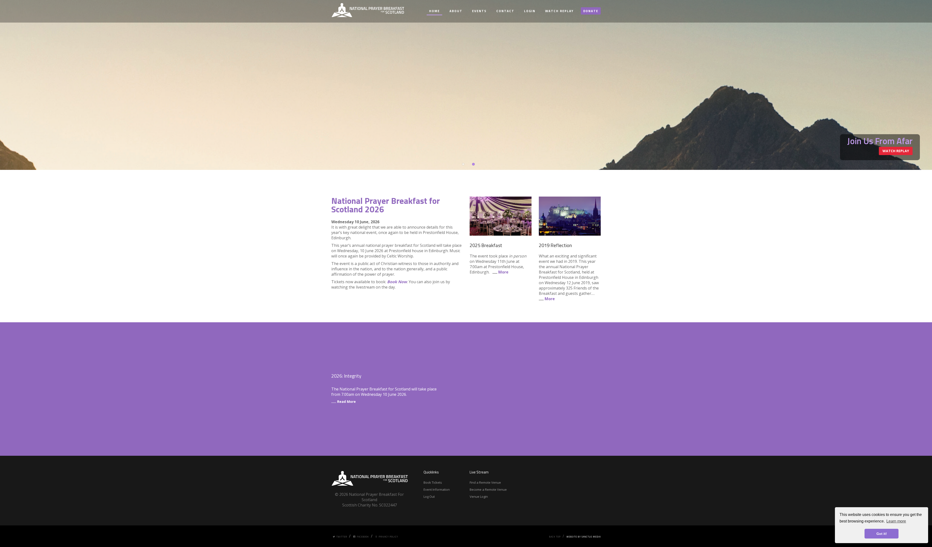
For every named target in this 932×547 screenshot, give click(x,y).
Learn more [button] (896, 521)
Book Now (397, 281)
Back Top (555, 536)
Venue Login (479, 496)
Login (529, 10)
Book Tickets (433, 482)
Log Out (429, 496)
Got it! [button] (881, 534)
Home (434, 10)
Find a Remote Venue (485, 482)
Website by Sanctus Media (583, 536)
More (502, 272)
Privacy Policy (388, 536)
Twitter (341, 536)
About (455, 10)
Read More (346, 401)
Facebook (363, 536)
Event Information (437, 489)
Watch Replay (559, 10)
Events (479, 10)
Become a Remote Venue (488, 489)
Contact (505, 10)
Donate (590, 10)
